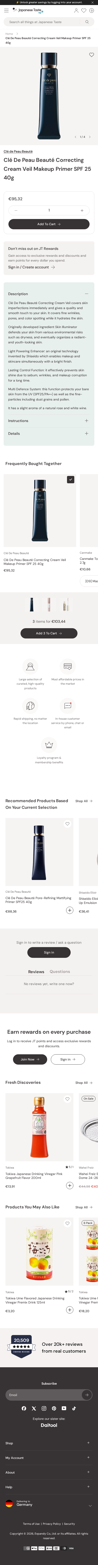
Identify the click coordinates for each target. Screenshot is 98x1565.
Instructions (18, 420)
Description (18, 293)
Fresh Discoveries (23, 1082)
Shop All (81, 801)
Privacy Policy (52, 1524)
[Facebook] (24, 1408)
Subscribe (87, 1395)
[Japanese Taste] (28, 10)
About (10, 1472)
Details (14, 433)
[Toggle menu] (6, 10)
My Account (14, 1458)
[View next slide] (89, 137)
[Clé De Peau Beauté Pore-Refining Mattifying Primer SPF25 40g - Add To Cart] (69, 910)
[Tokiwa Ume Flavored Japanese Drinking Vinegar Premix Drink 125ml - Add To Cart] (69, 1310)
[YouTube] (64, 1408)
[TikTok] (74, 1408)
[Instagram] (44, 1408)
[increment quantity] (82, 210)
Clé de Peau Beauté (18, 151)
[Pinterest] (54, 1408)
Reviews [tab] (36, 972)
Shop (9, 1443)
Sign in (49, 952)
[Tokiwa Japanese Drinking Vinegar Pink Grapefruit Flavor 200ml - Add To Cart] (69, 1185)
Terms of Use (31, 1524)
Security (69, 1524)
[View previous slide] (75, 137)
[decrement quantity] (16, 210)
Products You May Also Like (32, 1207)
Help (8, 1487)
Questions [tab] (60, 972)
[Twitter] (34, 1408)
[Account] (76, 10)
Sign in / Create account (28, 267)
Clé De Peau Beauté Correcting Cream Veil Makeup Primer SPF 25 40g (35, 562)
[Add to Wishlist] (91, 55)
